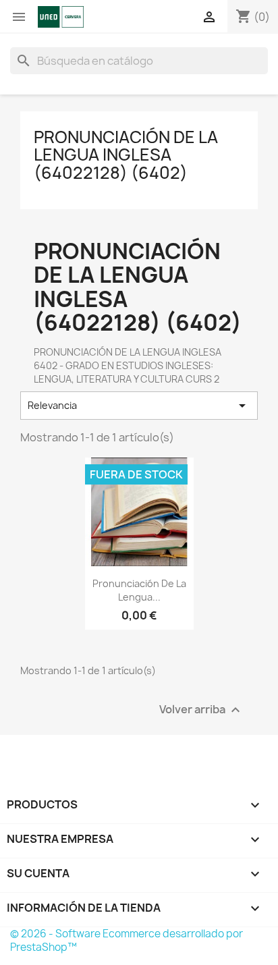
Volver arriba (201, 709)
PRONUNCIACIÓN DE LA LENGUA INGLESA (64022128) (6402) (126, 155)
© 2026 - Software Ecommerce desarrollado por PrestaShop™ (126, 940)
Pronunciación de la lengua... (139, 590)
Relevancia (139, 405)
